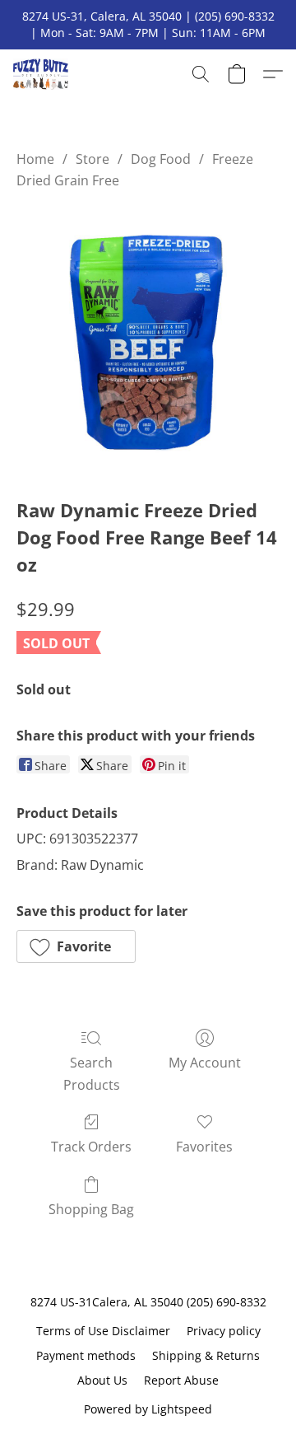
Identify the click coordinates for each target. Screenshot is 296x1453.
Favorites (204, 1147)
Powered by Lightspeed (148, 1409)
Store (92, 159)
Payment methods (86, 1355)
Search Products (91, 1073)
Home (35, 159)
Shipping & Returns (206, 1355)
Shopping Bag (91, 1209)
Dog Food (161, 159)
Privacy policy (224, 1331)
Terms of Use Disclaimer (103, 1331)
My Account (205, 1063)
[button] (42, 74)
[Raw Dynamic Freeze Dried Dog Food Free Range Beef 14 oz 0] (148, 340)
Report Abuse (181, 1380)
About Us (102, 1380)
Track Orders (91, 1147)
